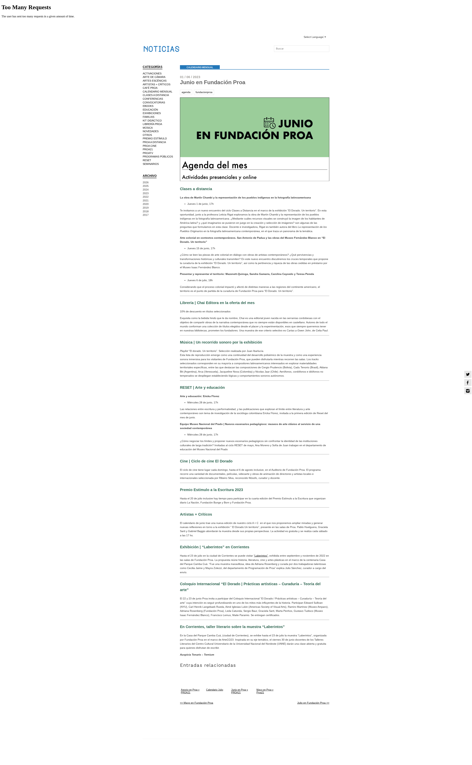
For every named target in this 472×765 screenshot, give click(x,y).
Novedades (151, 131)
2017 (146, 214)
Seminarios (151, 163)
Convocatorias (154, 102)
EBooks (148, 105)
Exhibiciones (152, 113)
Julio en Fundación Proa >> (313, 702)
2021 (146, 200)
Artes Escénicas (154, 80)
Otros (147, 134)
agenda (186, 92)
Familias (148, 116)
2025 (146, 185)
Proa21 (148, 149)
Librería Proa (152, 124)
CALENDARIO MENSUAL (200, 67)
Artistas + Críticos (156, 84)
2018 (146, 211)
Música (148, 127)
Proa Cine (150, 145)
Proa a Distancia (154, 142)
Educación (150, 109)
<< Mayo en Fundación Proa (196, 702)
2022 (146, 196)
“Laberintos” (261, 555)
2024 (146, 189)
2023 (146, 193)
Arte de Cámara (154, 77)
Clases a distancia (156, 95)
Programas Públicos (158, 156)
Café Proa (150, 87)
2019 (146, 207)
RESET (147, 160)
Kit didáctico (152, 120)
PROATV (148, 153)
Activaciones (152, 73)
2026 (146, 182)
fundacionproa (204, 92)
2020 (146, 204)
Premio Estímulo (155, 138)
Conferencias (153, 98)
